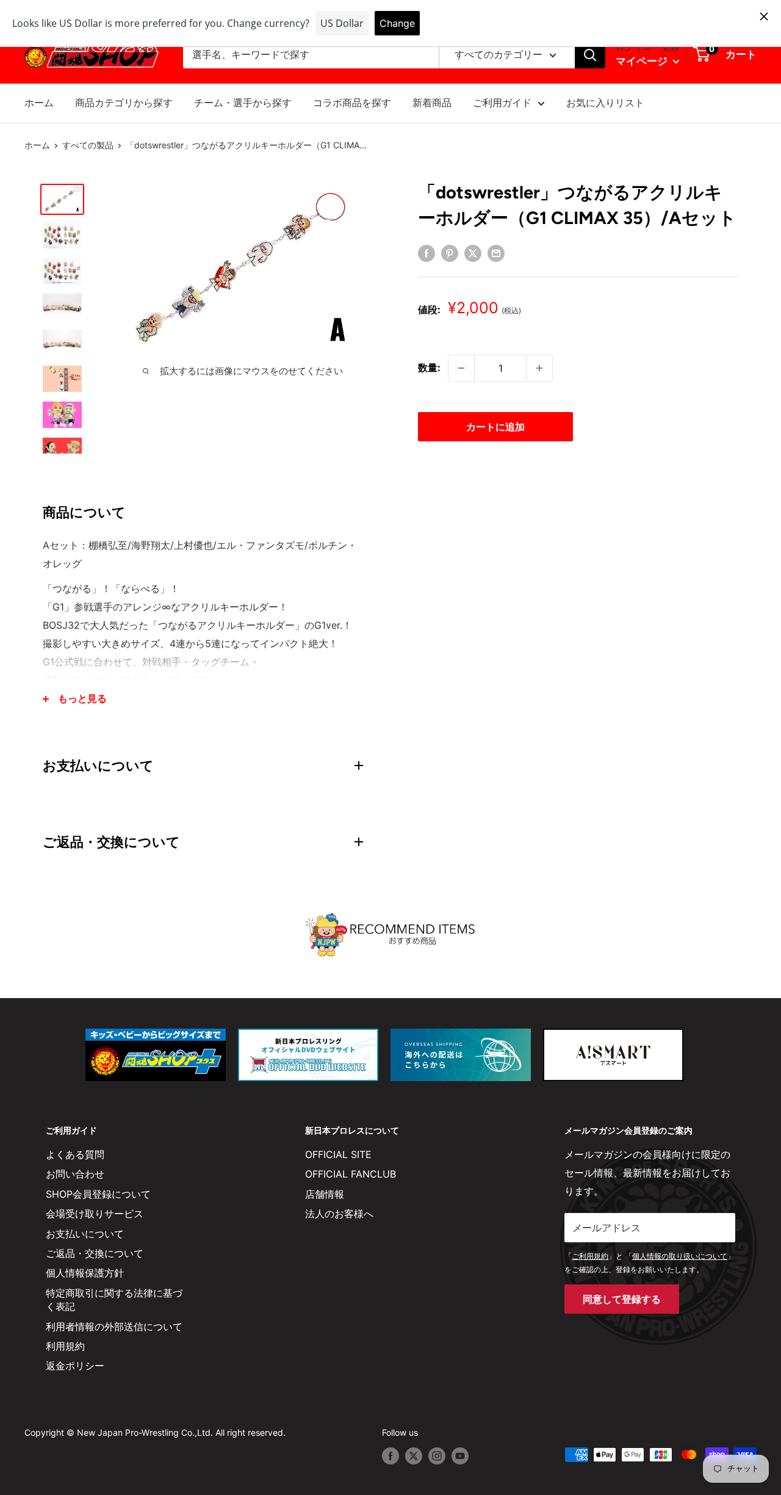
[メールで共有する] (496, 253)
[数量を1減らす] (461, 368)
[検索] (590, 55)
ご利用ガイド (502, 102)
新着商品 (432, 102)
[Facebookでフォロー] (390, 1455)
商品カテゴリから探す (124, 102)
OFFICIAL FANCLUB (350, 1174)
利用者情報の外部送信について (114, 1326)
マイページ (643, 61)
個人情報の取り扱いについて (679, 1256)
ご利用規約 (590, 1256)
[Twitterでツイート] (472, 253)
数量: (429, 367)
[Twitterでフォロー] (413, 1455)
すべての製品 (87, 145)
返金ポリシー (75, 1365)
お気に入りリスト (605, 102)
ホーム (39, 102)
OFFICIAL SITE (338, 1154)
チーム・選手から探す (243, 102)
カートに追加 (495, 427)
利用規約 (65, 1346)
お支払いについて (85, 1234)
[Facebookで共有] (426, 253)
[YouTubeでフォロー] (460, 1455)
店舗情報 (324, 1194)
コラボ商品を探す (352, 102)
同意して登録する (622, 1299)
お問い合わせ (75, 1174)
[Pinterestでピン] (449, 253)
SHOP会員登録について (98, 1194)
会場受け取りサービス (94, 1213)
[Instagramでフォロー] (436, 1455)
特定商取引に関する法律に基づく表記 (114, 1299)
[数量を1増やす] (539, 368)
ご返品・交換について (94, 1253)
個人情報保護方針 (85, 1273)
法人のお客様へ (339, 1213)
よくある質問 (75, 1154)
